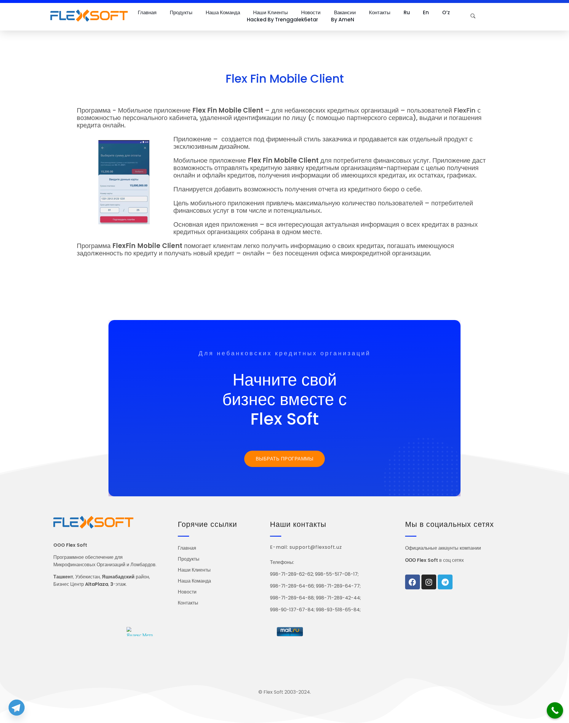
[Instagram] (428, 582)
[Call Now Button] (555, 710)
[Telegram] (445, 582)
